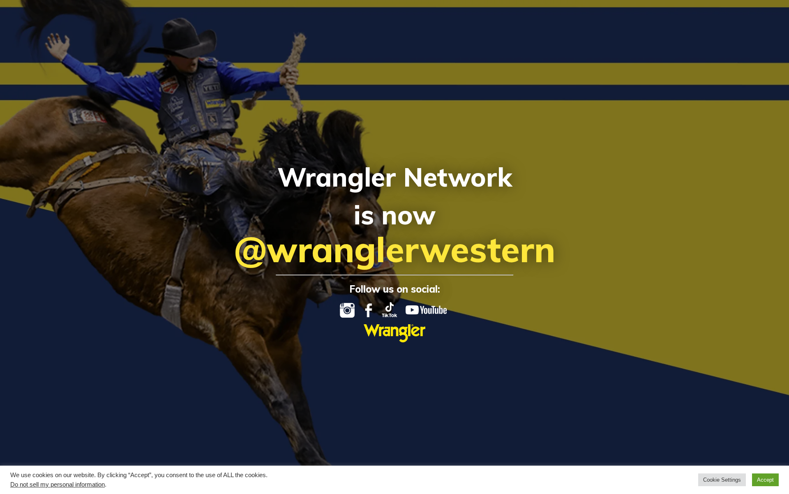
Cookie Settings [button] (722, 480)
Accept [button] (765, 480)
